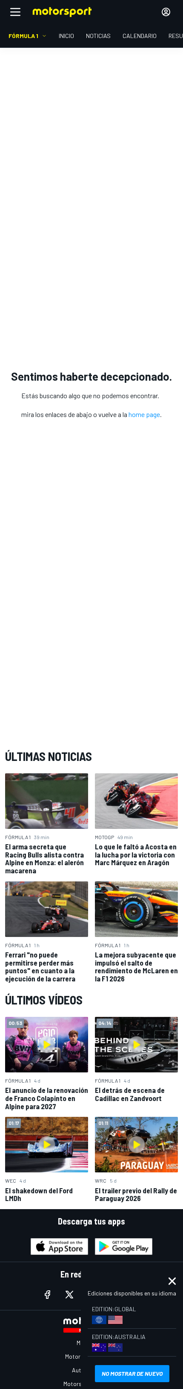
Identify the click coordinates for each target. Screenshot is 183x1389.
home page (144, 414)
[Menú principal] (15, 12)
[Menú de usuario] (165, 12)
